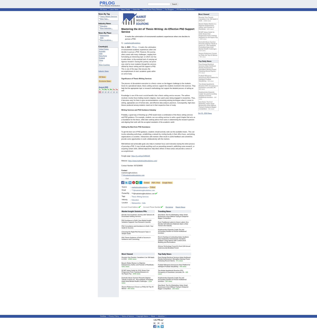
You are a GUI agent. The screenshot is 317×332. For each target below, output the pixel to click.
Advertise (161, 316)
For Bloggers (169, 9)
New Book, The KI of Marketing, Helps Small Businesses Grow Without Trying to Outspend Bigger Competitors (173, 216)
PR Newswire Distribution (186, 9)
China (101, 60)
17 (111, 92)
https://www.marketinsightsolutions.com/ (142, 161)
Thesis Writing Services (108, 16)
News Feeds (125, 9)
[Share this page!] (158, 327)
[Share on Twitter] (126, 182)
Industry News (103, 71)
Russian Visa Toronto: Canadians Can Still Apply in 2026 (208, 19)
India (101, 38)
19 (105, 92)
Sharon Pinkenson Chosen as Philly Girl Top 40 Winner (208, 54)
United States (104, 49)
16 (114, 92)
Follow (152, 187)
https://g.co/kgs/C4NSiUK (140, 156)
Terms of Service (128, 316)
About (153, 316)
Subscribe (136, 9)
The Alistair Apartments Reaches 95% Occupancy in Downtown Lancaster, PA (171, 271)
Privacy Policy (114, 316)
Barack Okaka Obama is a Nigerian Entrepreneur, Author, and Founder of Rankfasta (138, 264)
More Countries (104, 65)
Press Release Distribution (110, 6)
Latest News (114, 9)
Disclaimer (169, 207)
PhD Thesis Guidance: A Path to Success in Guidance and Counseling (136, 238)
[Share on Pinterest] (133, 182)
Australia (102, 51)
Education (103, 26)
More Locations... (106, 40)
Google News (167, 183)
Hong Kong (103, 56)
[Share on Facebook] (122, 182)
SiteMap (103, 316)
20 (103, 92)
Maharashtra (104, 35)
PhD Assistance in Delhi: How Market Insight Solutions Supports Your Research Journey (136, 221)
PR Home (103, 9)
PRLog (134, 47)
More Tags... (104, 19)
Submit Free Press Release (152, 9)
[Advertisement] (177, 64)
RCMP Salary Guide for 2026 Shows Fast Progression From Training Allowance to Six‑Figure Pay (135, 272)
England (102, 58)
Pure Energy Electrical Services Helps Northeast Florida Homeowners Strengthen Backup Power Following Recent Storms (174, 259)
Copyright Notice (142, 316)
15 (117, 92)
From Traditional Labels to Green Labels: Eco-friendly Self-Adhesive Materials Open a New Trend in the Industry (173, 224)
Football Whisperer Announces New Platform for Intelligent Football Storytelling (174, 265)
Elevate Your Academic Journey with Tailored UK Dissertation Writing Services (138, 215)
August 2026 (103, 87)
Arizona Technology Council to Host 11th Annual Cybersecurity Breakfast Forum (174, 247)
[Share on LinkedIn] (130, 182)
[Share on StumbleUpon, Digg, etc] (137, 182)
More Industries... (106, 28)
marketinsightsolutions (132, 43)
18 (108, 92)
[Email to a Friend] (140, 182)
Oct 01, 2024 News (205, 113)
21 (100, 92)
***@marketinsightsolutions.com (133, 175)
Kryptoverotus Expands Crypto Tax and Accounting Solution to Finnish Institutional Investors (172, 231)
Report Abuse (180, 207)
